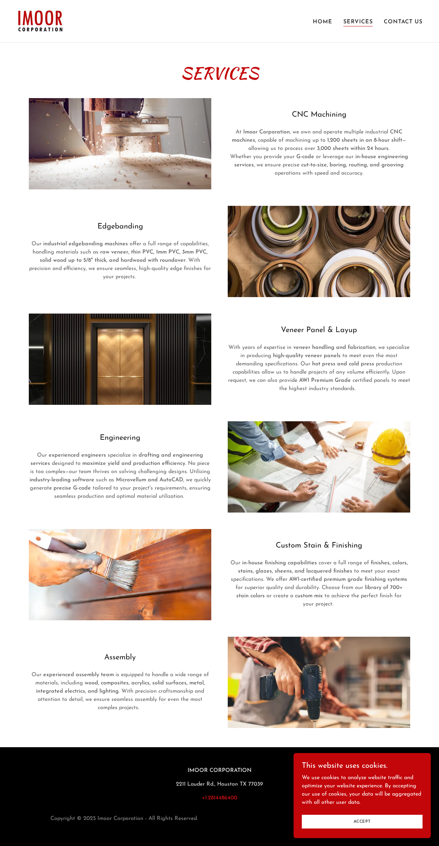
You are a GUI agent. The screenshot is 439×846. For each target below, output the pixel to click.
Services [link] (358, 22)
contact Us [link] (403, 22)
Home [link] (322, 22)
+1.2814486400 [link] (219, 798)
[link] (39, 21)
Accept (362, 821)
